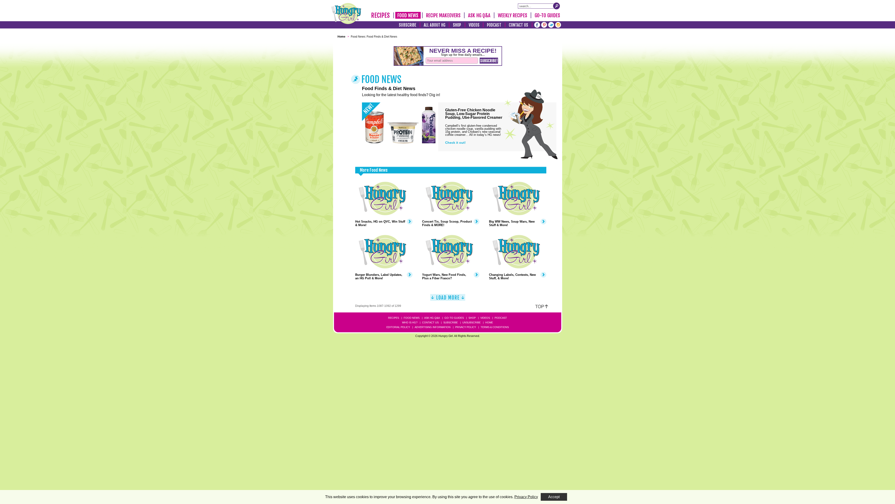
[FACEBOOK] (537, 24)
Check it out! (455, 142)
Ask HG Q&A (479, 15)
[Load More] (447, 299)
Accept (554, 497)
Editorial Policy (398, 327)
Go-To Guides (547, 15)
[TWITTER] (551, 24)
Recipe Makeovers (443, 15)
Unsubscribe (471, 322)
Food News (408, 15)
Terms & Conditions (495, 327)
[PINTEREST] (544, 24)
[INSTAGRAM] (558, 24)
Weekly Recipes (512, 15)
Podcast (494, 25)
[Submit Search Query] (556, 5)
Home (489, 322)
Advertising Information (433, 327)
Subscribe (407, 25)
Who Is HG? (409, 322)
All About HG (434, 25)
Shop (457, 25)
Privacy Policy (465, 327)
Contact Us (518, 25)
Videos (474, 25)
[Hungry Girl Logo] (346, 13)
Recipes (380, 15)
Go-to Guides (454, 317)
